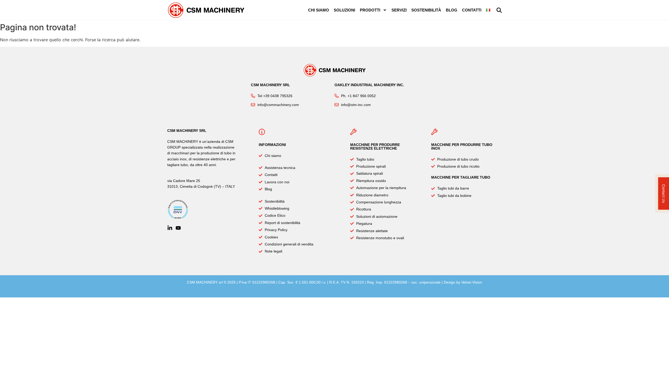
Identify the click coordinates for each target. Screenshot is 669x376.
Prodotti (370, 10)
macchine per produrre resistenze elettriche (375, 146)
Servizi (399, 10)
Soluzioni (344, 10)
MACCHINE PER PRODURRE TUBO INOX (461, 146)
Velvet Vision (471, 282)
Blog (451, 10)
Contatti (471, 10)
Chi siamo (318, 10)
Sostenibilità (426, 10)
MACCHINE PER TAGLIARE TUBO (460, 177)
